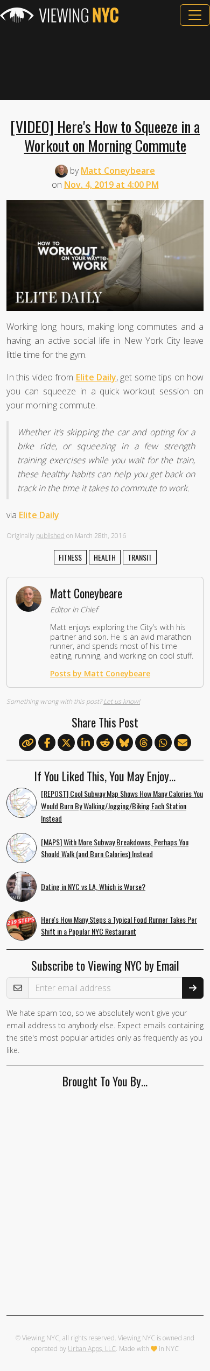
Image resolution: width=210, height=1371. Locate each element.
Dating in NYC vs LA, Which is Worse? (93, 886)
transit (140, 557)
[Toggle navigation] (195, 15)
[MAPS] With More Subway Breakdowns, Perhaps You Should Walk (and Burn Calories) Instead (114, 848)
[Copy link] (27, 742)
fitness (70, 557)
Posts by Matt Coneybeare (100, 673)
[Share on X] (66, 743)
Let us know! (121, 701)
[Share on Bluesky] (124, 743)
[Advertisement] (105, 63)
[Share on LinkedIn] (85, 743)
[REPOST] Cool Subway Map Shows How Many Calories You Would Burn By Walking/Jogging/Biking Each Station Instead (122, 806)
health (105, 557)
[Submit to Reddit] (105, 743)
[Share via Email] (182, 743)
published (50, 535)
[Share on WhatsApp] (163, 743)
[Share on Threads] (143, 743)
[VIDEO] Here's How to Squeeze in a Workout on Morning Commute (105, 135)
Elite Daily (96, 377)
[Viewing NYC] (59, 15)
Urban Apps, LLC (92, 1348)
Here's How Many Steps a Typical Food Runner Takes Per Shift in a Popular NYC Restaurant (119, 925)
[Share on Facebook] (46, 743)
